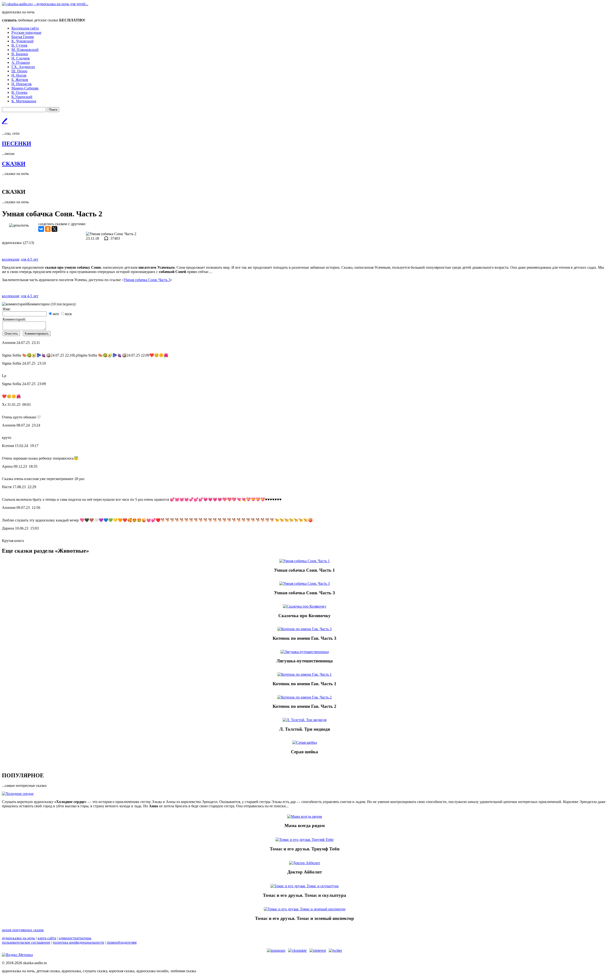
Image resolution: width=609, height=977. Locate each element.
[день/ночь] (19, 225)
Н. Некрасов (21, 84)
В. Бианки (19, 54)
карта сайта (47, 938)
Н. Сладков (20, 58)
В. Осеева (19, 92)
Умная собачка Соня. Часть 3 (147, 280)
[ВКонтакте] (41, 229)
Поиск (53, 109)
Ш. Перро (19, 71)
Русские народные (26, 32)
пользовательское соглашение (26, 942)
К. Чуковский (22, 41)
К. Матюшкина (23, 101)
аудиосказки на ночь (18, 938)
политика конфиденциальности (78, 942)
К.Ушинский (21, 97)
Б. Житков (19, 80)
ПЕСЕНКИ (16, 143)
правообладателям (122, 942)
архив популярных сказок (23, 930)
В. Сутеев (19, 45)
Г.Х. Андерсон (23, 67)
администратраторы (75, 938)
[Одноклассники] (48, 229)
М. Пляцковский (25, 50)
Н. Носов (18, 75)
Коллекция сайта (25, 28)
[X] (54, 229)
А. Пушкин (20, 62)
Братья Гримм (22, 37)
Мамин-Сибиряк (25, 88)
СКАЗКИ (13, 164)
